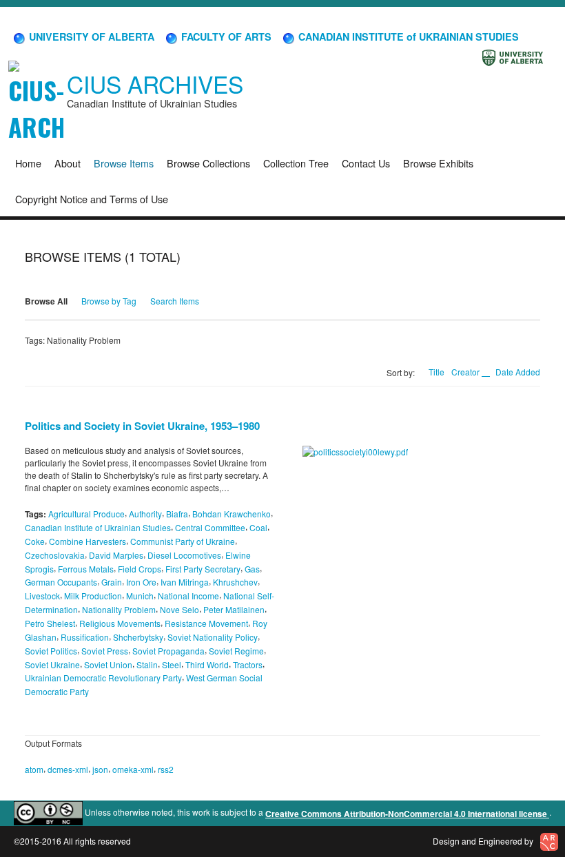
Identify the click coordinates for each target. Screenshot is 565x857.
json (100, 769)
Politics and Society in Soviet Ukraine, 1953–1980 (142, 425)
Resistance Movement (206, 623)
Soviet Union (108, 664)
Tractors (248, 664)
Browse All (46, 301)
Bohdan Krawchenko (231, 513)
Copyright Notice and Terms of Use (91, 199)
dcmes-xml (68, 769)
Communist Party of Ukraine (182, 541)
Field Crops (139, 568)
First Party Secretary (202, 568)
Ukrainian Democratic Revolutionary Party (103, 677)
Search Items (174, 301)
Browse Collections (208, 163)
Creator (466, 372)
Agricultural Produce (86, 513)
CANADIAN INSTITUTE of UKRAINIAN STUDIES (407, 36)
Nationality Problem (119, 609)
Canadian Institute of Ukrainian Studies (98, 527)
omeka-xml (133, 769)
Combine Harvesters (87, 541)
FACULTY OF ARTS (224, 36)
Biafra (177, 513)
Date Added (517, 372)
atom (34, 769)
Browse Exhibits (438, 163)
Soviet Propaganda (168, 651)
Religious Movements (120, 623)
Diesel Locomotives (184, 555)
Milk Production (93, 595)
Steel (171, 664)
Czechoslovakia (55, 555)
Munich (140, 595)
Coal (258, 527)
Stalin (147, 664)
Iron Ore (141, 582)
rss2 (166, 769)
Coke (35, 541)
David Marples (116, 555)
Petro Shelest (50, 623)
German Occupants (61, 582)
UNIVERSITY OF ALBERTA (90, 36)
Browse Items (124, 163)
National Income (188, 595)
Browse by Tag (108, 301)
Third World (207, 664)
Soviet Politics (51, 651)
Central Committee (210, 527)
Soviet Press (104, 651)
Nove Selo (179, 609)
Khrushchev (235, 582)
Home (28, 163)
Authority (145, 513)
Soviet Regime (236, 651)
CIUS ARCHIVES (155, 84)
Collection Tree (296, 163)
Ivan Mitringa (185, 582)
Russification (85, 637)
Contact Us (366, 163)
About (67, 163)
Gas (252, 568)
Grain (111, 582)
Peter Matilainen (234, 609)
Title (436, 372)
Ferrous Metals (86, 568)
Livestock (42, 595)
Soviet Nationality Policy (212, 637)
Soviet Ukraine (52, 664)
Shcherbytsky (138, 637)
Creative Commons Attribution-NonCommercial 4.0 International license (407, 813)
